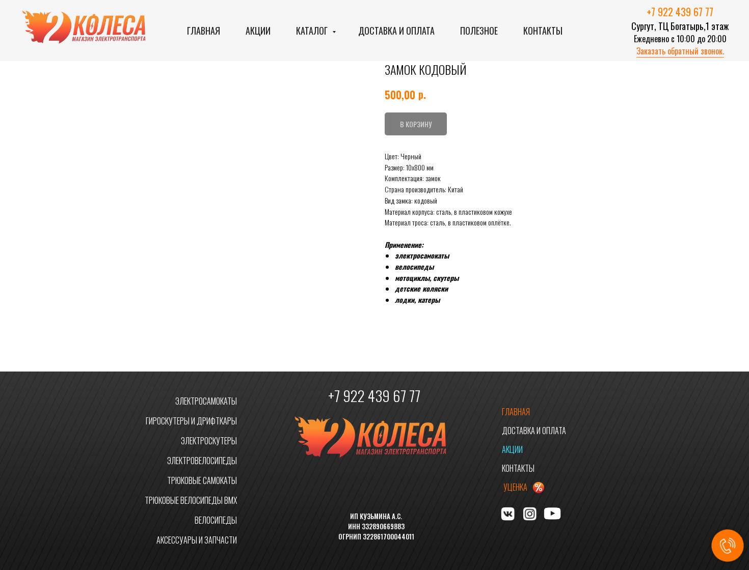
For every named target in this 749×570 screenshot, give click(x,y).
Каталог (313, 30)
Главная (203, 30)
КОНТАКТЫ (518, 468)
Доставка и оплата (396, 30)
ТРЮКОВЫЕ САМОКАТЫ (202, 480)
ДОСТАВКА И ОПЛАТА (534, 430)
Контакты (543, 30)
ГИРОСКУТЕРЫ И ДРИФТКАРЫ (191, 421)
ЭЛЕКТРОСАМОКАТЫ (206, 401)
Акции (258, 30)
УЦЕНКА (515, 487)
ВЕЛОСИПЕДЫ (216, 520)
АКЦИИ (512, 449)
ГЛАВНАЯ (516, 412)
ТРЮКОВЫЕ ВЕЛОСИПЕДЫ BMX (191, 500)
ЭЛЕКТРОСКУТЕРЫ (209, 441)
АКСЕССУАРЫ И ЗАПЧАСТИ (196, 540)
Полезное (479, 30)
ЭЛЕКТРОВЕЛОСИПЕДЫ (202, 460)
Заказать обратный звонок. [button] (680, 51)
